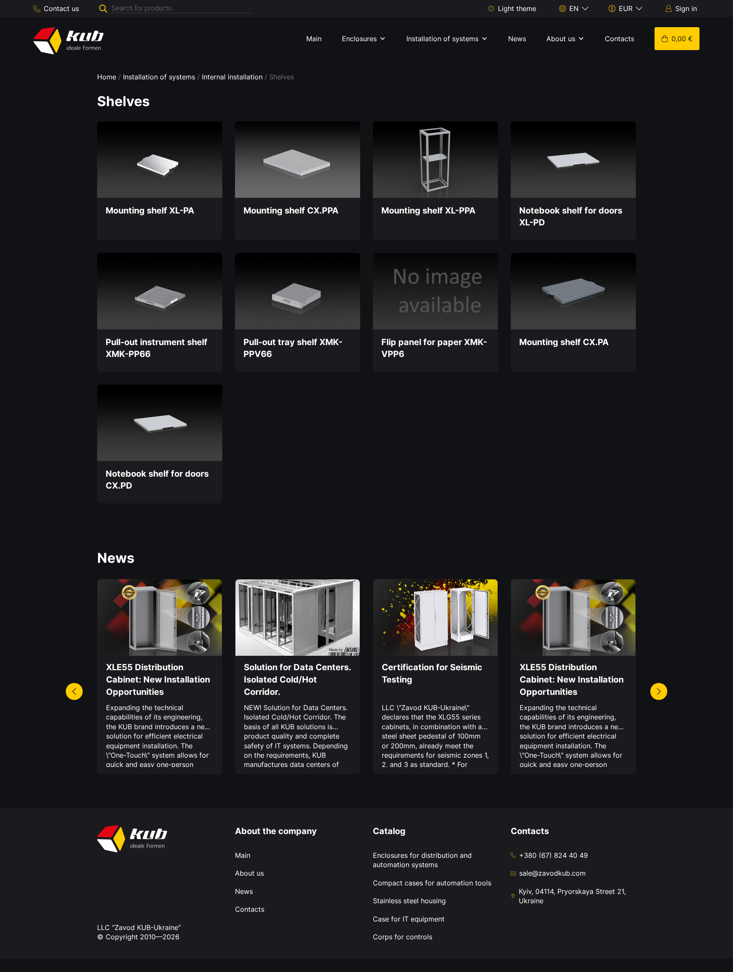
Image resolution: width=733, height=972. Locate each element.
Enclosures (359, 38)
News (517, 38)
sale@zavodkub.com (552, 873)
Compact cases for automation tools (432, 883)
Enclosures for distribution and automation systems (422, 860)
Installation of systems (442, 38)
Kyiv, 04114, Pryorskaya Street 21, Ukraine (572, 896)
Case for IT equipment (409, 919)
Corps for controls (402, 937)
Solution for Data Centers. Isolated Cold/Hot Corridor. (297, 679)
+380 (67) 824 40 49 (553, 855)
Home (106, 77)
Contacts (619, 38)
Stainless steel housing (409, 900)
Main (314, 38)
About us (560, 38)
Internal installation (232, 77)
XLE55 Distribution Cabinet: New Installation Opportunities (158, 679)
